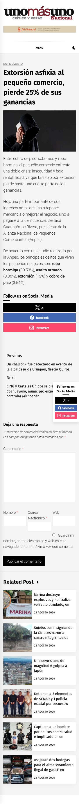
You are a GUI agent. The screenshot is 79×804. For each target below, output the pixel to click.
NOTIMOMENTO (13, 64)
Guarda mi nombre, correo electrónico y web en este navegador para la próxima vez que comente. (38, 541)
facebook (42, 317)
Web (55, 512)
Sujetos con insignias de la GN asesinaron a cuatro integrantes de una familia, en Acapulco (53, 638)
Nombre (10, 512)
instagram (42, 328)
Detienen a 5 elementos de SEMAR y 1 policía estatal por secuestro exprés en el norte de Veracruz (53, 704)
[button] (74, 48)
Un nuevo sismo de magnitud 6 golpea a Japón (50, 666)
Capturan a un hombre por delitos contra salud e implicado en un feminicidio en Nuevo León (53, 737)
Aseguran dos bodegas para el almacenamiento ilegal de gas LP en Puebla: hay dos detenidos (54, 770)
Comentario (13, 449)
